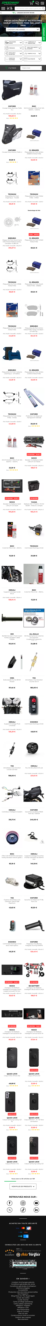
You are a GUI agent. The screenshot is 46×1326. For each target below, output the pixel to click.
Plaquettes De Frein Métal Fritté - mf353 (34, 197)
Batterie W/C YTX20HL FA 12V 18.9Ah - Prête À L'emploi (34, 504)
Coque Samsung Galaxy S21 (34, 1163)
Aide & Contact (23, 1311)
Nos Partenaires (23, 1310)
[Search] (43, 8)
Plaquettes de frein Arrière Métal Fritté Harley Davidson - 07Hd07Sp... (34, 329)
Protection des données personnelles (23, 1292)
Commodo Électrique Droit (34, 548)
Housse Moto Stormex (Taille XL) (12, 109)
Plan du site (23, 1313)
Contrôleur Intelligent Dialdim (12, 812)
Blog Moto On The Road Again (23, 1296)
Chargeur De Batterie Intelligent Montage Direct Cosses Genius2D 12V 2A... (12, 989)
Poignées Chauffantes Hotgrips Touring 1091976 (34, 944)
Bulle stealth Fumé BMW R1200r (12, 680)
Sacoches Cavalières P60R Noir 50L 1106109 (34, 812)
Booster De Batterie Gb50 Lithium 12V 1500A (34, 460)
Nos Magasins (23, 1294)
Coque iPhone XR (34, 1076)
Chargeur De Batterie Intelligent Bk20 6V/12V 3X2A (34, 988)
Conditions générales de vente (23, 1284)
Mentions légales (23, 1288)
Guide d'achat (23, 1300)
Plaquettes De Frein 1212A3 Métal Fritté (34, 241)
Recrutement (23, 1319)
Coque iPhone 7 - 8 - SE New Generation (34, 1120)
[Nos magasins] (42, 3)
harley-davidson (34, 16)
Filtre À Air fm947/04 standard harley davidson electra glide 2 (12, 856)
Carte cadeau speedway (23, 1304)
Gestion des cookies (23, 1317)
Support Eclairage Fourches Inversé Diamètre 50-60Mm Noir (34, 857)
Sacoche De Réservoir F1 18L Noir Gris (34, 900)
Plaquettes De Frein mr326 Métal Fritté (12, 329)
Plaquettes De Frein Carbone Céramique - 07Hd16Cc (12, 372)
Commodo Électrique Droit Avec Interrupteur (12, 944)
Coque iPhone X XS (12, 1163)
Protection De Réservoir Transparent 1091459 (34, 416)
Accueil (4, 16)
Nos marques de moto (17, 16)
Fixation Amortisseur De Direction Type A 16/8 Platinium (12, 901)
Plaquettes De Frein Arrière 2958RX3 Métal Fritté (34, 153)
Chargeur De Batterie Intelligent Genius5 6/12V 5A (12, 1032)
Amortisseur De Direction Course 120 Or (34, 680)
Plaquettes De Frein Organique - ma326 (12, 197)
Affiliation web (23, 1308)
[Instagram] (23, 1203)
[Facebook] (9, 1203)
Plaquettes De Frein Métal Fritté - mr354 (12, 416)
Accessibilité (23, 1290)
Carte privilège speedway (23, 1302)
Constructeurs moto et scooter (23, 1315)
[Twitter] (9, 1210)
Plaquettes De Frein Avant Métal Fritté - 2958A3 (34, 285)
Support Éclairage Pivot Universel (12, 724)
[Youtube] (36, 1203)
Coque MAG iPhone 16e (12, 1076)
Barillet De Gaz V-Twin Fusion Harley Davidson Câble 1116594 (12, 637)
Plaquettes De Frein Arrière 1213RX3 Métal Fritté (34, 372)
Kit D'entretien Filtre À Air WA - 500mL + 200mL (34, 109)
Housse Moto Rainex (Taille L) (12, 152)
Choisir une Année (16, 30)
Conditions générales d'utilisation (23, 1286)
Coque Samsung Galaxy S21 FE (12, 1120)
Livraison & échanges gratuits (23, 1282)
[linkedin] (36, 1210)
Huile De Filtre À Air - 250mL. (34, 592)
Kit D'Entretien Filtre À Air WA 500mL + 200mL (12, 460)
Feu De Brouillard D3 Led (34, 768)
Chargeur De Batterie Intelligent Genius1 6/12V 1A (34, 1032)
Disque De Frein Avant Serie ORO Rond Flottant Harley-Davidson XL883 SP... (12, 241)
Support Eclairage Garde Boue (12, 592)
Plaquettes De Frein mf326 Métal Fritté (12, 285)
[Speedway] (10, 3)
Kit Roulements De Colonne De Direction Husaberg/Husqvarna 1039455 (34, 638)
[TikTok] (23, 1210)
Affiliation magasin (23, 1306)
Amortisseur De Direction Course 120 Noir (12, 768)
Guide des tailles (23, 1298)
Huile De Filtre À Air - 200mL (12, 548)
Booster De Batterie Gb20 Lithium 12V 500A (12, 504)
